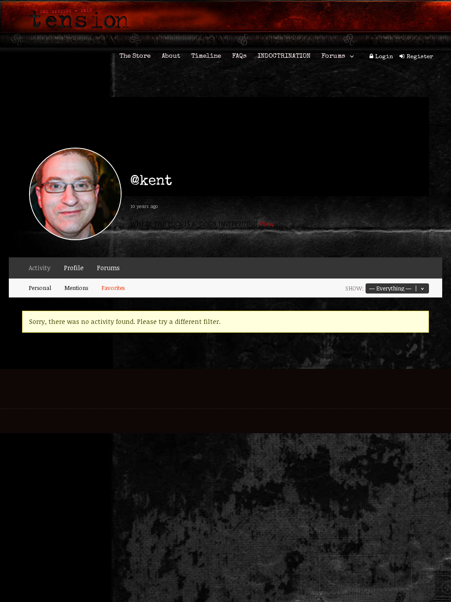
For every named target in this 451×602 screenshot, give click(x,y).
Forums (333, 56)
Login (384, 57)
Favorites (113, 288)
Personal (40, 288)
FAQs (239, 56)
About (171, 56)
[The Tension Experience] (76, 33)
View (266, 223)
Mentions (76, 288)
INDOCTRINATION (284, 56)
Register (420, 57)
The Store (135, 56)
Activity (40, 268)
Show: (354, 288)
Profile (74, 268)
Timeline (206, 56)
